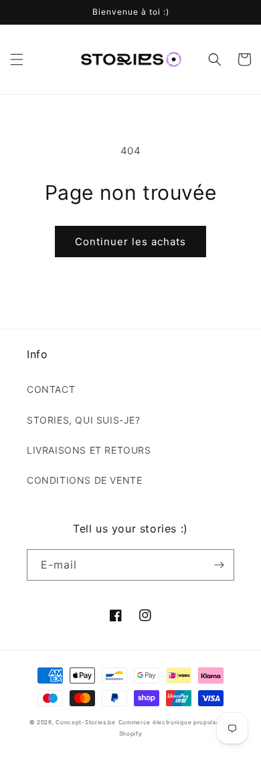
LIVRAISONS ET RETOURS (89, 450)
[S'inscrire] (219, 565)
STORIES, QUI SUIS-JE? (84, 420)
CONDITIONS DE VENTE (84, 480)
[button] (16, 59)
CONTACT (51, 389)
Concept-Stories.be (86, 722)
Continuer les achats (130, 241)
